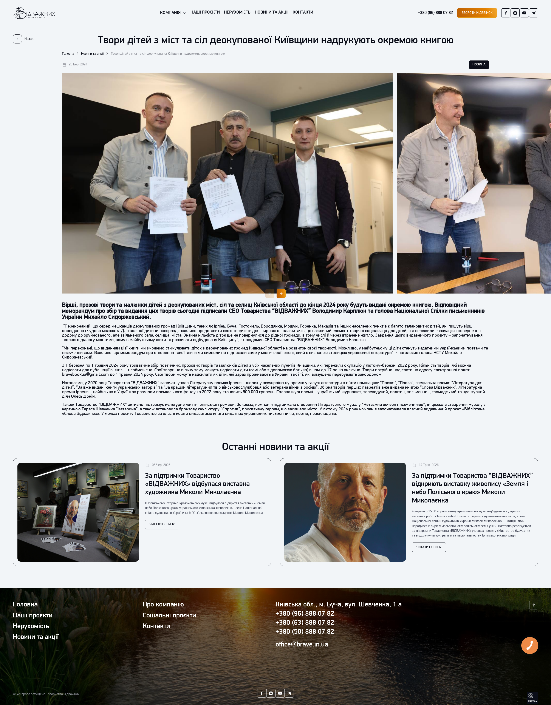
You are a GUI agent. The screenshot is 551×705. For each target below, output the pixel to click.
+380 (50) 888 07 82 (305, 632)
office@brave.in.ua (302, 644)
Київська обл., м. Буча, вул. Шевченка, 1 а (339, 604)
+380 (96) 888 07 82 (435, 13)
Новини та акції (92, 54)
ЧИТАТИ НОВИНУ (162, 524)
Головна (68, 54)
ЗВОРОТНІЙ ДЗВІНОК (477, 13)
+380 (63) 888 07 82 (305, 623)
